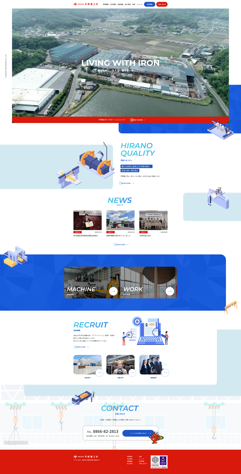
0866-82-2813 (102, 431)
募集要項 (153, 378)
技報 (133, 4)
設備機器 (120, 4)
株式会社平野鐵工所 (85, 4)
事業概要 (106, 4)
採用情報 (150, 4)
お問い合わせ (162, 4)
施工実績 (128, 4)
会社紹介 (88, 378)
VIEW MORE (137, 120)
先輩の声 (120, 378)
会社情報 (113, 4)
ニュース (139, 4)
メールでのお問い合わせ (138, 433)
